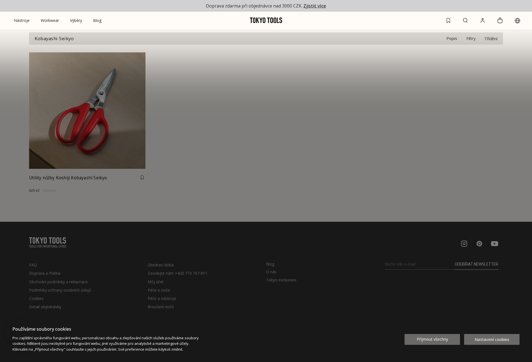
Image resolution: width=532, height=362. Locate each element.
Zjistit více (314, 6)
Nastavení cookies (492, 339)
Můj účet (156, 281)
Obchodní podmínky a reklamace (58, 281)
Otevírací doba (161, 264)
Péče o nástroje (162, 298)
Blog (270, 264)
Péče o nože (159, 290)
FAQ (33, 264)
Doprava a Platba (44, 273)
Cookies (36, 298)
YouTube (494, 243)
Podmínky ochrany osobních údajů (60, 290)
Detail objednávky (45, 306)
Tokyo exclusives (281, 280)
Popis (451, 38)
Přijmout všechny (432, 339)
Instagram (464, 243)
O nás (271, 272)
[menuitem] (21, 20)
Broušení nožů (161, 306)
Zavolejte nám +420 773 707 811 (177, 273)
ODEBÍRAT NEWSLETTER (476, 264)
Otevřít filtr (471, 38)
